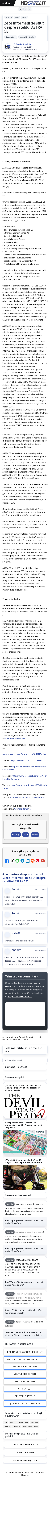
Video (24, 17)
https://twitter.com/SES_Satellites (26, 760)
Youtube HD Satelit (25, 1374)
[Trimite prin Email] (43, 861)
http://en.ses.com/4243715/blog (31, 754)
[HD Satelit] (33, 3)
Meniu (7, 3)
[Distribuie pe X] (12, 861)
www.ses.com (8, 754)
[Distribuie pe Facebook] (7, 861)
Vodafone (27, 1426)
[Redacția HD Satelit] (7, 46)
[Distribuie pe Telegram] (22, 861)
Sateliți (8, 17)
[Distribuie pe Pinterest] (38, 861)
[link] (25, 1100)
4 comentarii (11, 37)
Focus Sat (23, 1422)
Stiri (17, 17)
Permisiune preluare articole (25, 1444)
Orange (7, 1426)
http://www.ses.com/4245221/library (26, 797)
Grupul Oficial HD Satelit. (20, 996)
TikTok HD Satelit (25, 1381)
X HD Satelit (25, 1388)
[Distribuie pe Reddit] (33, 861)
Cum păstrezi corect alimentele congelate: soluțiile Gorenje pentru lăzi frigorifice (24, 1125)
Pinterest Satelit (25, 1396)
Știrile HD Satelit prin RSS (25, 1403)
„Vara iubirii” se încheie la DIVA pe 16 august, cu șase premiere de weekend (23, 1161)
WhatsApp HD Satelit (25, 1366)
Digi (5, 1422)
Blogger (25, 1475)
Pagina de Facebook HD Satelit (25, 1352)
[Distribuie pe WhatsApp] (17, 861)
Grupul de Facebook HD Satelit (25, 1359)
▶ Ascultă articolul (27, 37)
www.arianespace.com (14, 738)
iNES (36, 1426)
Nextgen (34, 1422)
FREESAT (13, 1422)
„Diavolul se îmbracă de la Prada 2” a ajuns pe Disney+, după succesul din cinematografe (23, 1087)
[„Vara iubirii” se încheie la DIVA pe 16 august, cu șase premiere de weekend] (25, 1177)
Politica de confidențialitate (25, 1460)
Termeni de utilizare (25, 1452)
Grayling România (22, 809)
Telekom (17, 1426)
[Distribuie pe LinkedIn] (27, 861)
